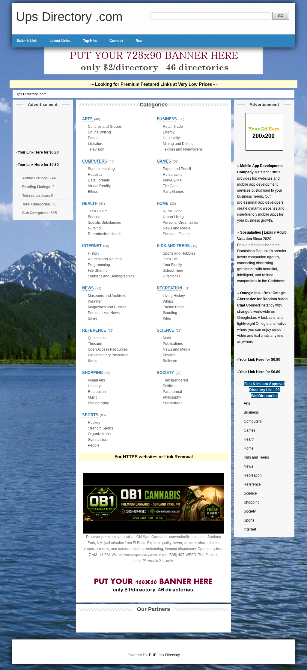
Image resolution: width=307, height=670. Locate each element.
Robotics (95, 174)
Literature (95, 144)
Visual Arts (96, 380)
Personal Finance (177, 234)
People (94, 138)
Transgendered (175, 380)
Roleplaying (173, 174)
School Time (173, 270)
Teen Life (170, 259)
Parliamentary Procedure (108, 355)
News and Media (176, 228)
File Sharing (98, 270)
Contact (116, 40)
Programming (99, 265)
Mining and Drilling (178, 144)
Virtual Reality (99, 186)
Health (249, 439)
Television (96, 149)
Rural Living (173, 211)
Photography (98, 403)
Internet (250, 529)
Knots (92, 361)
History (93, 253)
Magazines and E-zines (107, 307)
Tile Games (172, 186)
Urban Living (173, 217)
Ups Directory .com (69, 17)
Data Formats (99, 180)
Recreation (253, 475)
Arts (247, 403)
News (248, 466)
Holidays (95, 386)
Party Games (173, 192)
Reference (252, 484)
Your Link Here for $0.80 (38, 152)
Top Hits (90, 40)
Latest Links (59, 40)
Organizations (99, 434)
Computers (253, 421)
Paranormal (172, 392)
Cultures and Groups (105, 126)
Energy (168, 132)
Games (249, 430)
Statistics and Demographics (111, 276)
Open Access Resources (108, 349)
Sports (249, 520)
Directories (171, 276)
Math (167, 338)
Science (250, 493)
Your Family (172, 265)
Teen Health (98, 211)
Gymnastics (97, 440)
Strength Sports (100, 428)
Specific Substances (104, 222)
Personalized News (104, 313)
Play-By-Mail (173, 180)
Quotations (97, 338)
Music (92, 397)
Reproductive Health (104, 234)
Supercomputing (101, 169)
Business (251, 412)
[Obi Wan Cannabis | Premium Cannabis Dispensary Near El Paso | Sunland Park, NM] (153, 532)
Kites (167, 318)
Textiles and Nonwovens (183, 149)
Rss (139, 40)
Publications (173, 344)
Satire (92, 318)
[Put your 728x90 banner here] (153, 73)
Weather (95, 301)
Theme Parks (173, 307)
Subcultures (172, 403)
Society (250, 511)
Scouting (170, 313)
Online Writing (99, 132)
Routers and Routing (105, 259)
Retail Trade (173, 126)
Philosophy (172, 397)
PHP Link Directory (164, 655)
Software (170, 361)
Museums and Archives (107, 296)
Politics (168, 386)
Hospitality (171, 138)
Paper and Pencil (177, 169)
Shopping (252, 502)
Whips (168, 301)
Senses (94, 217)
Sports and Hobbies (179, 253)
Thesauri (95, 344)
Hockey (94, 422)
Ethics (93, 192)
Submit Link (27, 40)
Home (249, 448)
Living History (174, 296)
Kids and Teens (256, 457)
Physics (169, 355)
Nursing (94, 228)
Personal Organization (181, 222)
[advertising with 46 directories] (264, 149)
